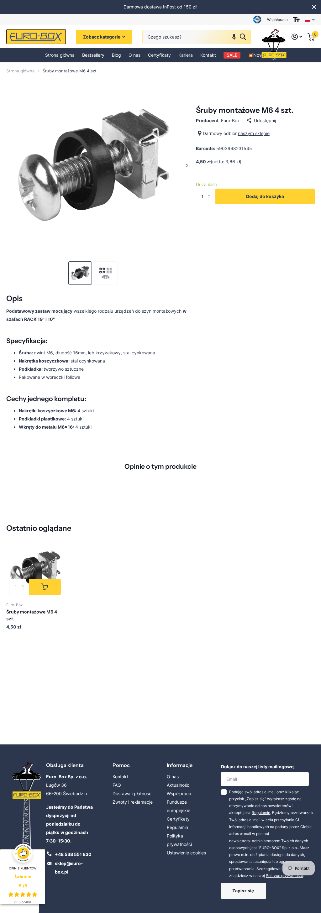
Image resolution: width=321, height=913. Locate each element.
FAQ (117, 785)
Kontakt (208, 55)
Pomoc (121, 765)
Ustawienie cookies (186, 852)
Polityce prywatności (284, 875)
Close (314, 7)
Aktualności (178, 785)
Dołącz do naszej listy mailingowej (258, 766)
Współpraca (277, 19)
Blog (116, 55)
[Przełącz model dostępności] (296, 19)
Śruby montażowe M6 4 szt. (31, 615)
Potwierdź (242, 37)
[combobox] (196, 37)
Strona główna (60, 55)
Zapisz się (243, 890)
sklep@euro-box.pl (69, 867)
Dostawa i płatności (132, 793)
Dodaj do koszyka (265, 196)
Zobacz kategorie (102, 36)
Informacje (179, 765)
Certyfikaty (159, 55)
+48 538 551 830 (73, 854)
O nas (134, 55)
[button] (234, 37)
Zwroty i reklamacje (133, 802)
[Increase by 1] (210, 190)
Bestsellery (93, 55)
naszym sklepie (254, 133)
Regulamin (177, 827)
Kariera (185, 55)
